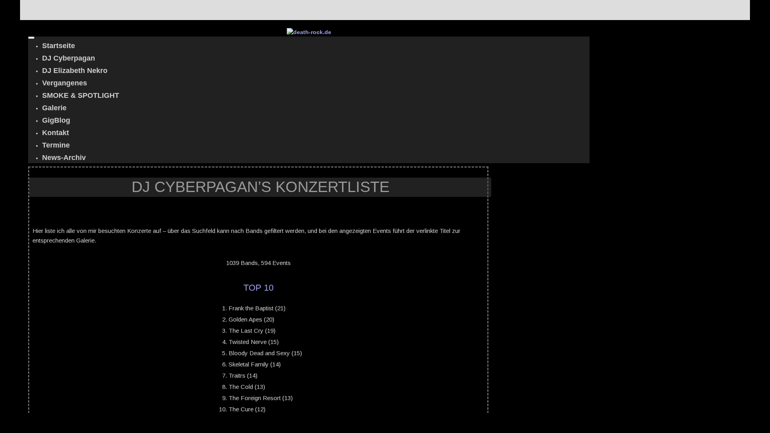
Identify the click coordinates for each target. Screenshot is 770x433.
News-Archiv (64, 158)
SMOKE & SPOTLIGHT (80, 95)
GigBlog (56, 120)
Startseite (58, 46)
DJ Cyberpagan (68, 58)
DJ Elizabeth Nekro (74, 71)
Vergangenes (64, 83)
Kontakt (55, 133)
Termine (56, 145)
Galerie (54, 108)
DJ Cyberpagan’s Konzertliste (260, 186)
